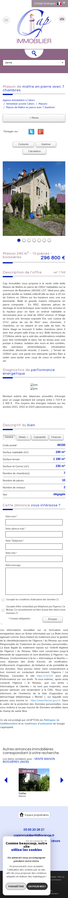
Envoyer (52, 619)
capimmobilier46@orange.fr (34, 835)
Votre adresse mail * (15, 528)
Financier (56, 437)
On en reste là (34, 840)
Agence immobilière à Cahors (19, 100)
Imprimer (46, 144)
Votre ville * (11, 552)
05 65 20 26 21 (34, 829)
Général (9, 437)
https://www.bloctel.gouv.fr (45, 700)
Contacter (23, 144)
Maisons (43, 103)
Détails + (23, 437)
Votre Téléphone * (14, 540)
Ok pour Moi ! (37, 886)
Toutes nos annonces (51, 879)
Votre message (12, 565)
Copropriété (40, 437)
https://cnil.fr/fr (45, 675)
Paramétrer (16, 886)
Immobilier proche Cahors (20, 103)
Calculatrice (34, 151)
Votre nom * (11, 516)
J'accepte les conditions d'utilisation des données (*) (32, 599)
